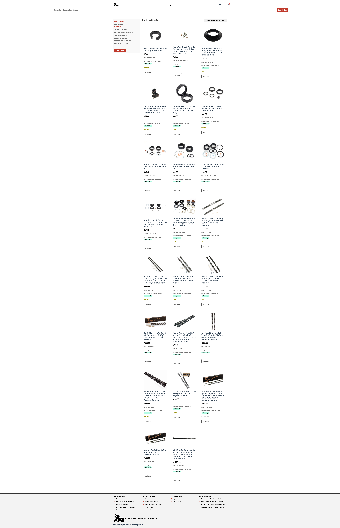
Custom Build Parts (160, 5)
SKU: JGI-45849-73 (155, 174)
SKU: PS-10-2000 (184, 401)
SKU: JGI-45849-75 (184, 174)
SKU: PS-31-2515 (213, 403)
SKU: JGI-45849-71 (211, 116)
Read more (148, 190)
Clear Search (120, 50)
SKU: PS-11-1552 (155, 403)
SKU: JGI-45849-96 (155, 231)
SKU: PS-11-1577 (212, 344)
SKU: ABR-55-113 (184, 117)
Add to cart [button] (148, 72)
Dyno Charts (173, 5)
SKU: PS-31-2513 (155, 460)
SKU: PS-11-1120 (155, 287)
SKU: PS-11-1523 (155, 344)
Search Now (282, 10)
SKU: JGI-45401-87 (212, 59)
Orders (199, 5)
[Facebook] (220, 4)
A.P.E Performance (142, 5)
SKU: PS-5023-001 (155, 57)
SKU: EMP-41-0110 (155, 117)
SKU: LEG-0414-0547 (184, 462)
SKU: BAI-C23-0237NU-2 (184, 58)
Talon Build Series (186, 5)
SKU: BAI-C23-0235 (184, 229)
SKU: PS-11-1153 (212, 229)
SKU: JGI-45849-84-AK (212, 174)
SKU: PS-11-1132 (212, 287)
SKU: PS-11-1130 (184, 287)
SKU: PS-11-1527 (184, 345)
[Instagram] (223, 4)
